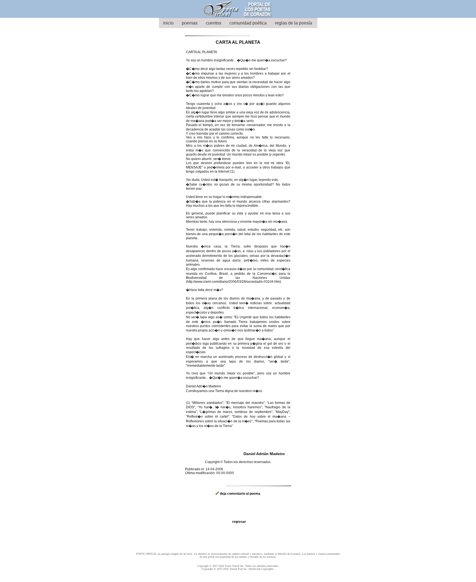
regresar (239, 522)
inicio (168, 23)
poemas (190, 23)
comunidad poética (248, 23)
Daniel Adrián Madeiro (264, 454)
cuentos (213, 23)
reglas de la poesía (293, 23)
